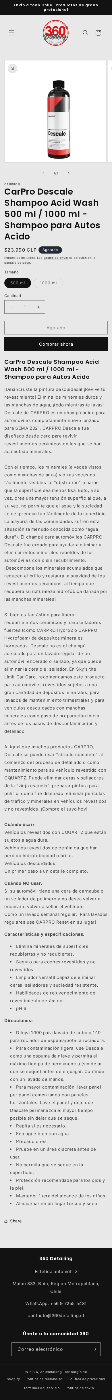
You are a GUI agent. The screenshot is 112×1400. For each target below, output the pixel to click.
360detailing (51, 1372)
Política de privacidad (86, 1379)
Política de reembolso (44, 1379)
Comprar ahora (56, 344)
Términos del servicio (42, 1388)
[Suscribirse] (94, 1349)
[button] (11, 32)
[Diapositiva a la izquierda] (43, 173)
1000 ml (51, 284)
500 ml (20, 284)
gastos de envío (56, 257)
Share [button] (16, 1220)
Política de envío (80, 1388)
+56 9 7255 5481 (68, 1303)
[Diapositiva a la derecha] (68, 173)
